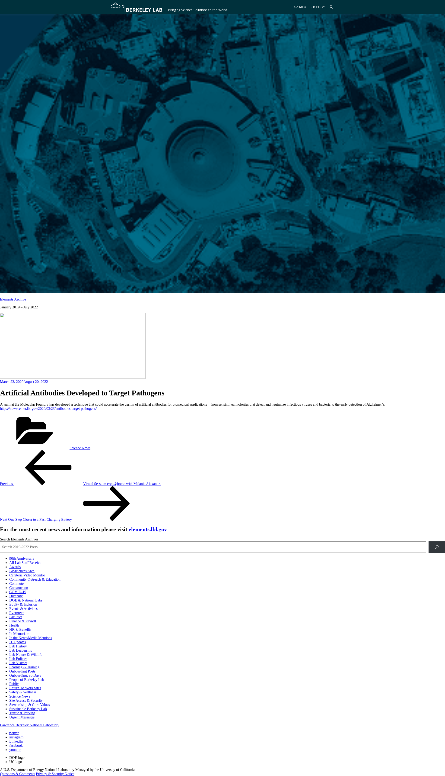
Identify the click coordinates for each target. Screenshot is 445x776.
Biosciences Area (22, 571)
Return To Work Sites (25, 688)
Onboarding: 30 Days (25, 675)
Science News (80, 448)
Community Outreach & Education (34, 579)
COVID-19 (17, 592)
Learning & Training (24, 667)
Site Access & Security (26, 700)
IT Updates (17, 642)
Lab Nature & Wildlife (25, 654)
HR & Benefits (20, 629)
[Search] (437, 547)
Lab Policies (18, 659)
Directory (318, 7)
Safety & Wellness (22, 692)
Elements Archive (13, 299)
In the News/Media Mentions (30, 638)
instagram (16, 737)
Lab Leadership (20, 650)
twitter (14, 733)
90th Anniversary (22, 558)
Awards (15, 567)
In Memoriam (19, 634)
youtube (15, 750)
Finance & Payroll (22, 621)
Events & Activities (23, 609)
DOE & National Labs (25, 600)
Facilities (15, 617)
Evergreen (16, 613)
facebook (16, 745)
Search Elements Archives (19, 539)
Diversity (16, 596)
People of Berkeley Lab (26, 680)
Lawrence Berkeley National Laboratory (29, 725)
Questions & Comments (17, 774)
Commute (16, 583)
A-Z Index (300, 7)
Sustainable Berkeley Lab (28, 709)
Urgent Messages (22, 717)
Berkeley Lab (136, 7)
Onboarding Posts (22, 671)
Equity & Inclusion (23, 604)
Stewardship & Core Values (29, 705)
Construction (18, 588)
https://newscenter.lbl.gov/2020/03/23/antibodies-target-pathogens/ (48, 409)
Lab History (18, 646)
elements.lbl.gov (148, 529)
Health (14, 625)
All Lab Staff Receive (25, 563)
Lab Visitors (18, 663)
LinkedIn (16, 741)
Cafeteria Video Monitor (27, 575)
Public (14, 684)
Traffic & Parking (22, 713)
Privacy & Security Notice (55, 774)
